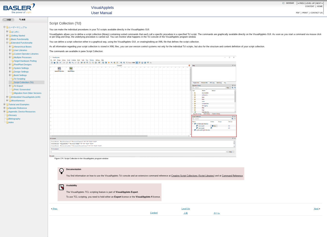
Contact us (316, 13)
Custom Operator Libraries (26, 54)
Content (309, 6)
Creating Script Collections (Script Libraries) (192, 175)
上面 (186, 213)
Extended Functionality (21, 43)
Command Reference (232, 175)
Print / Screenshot (22, 89)
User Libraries (20, 50)
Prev (301, 3)
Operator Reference (18, 108)
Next (318, 3)
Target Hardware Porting (25, 61)
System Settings (21, 68)
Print (305, 13)
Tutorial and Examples (19, 104)
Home (320, 6)
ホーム (217, 213)
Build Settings (20, 75)
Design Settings (21, 72)
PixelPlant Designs (23, 64)
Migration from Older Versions (27, 93)
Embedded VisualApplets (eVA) (25, 97)
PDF (298, 13)
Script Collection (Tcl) (24, 82)
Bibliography (14, 119)
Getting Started (18, 36)
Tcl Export (18, 86)
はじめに (15, 32)
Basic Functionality (20, 39)
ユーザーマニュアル (18, 27)
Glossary (13, 115)
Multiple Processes (23, 57)
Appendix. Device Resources (22, 112)
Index (11, 122)
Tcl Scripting (19, 79)
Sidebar (290, 3)
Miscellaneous (18, 100)
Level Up (310, 3)
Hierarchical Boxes (23, 47)
